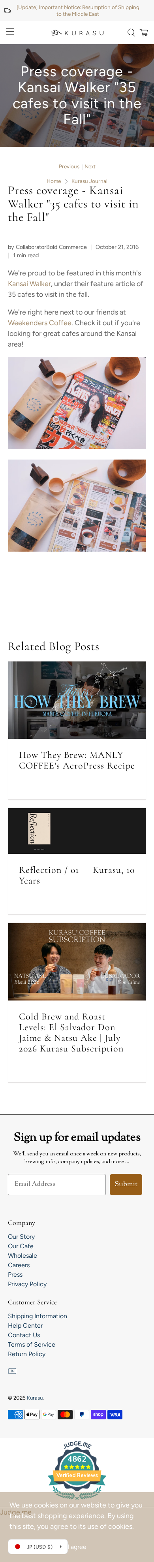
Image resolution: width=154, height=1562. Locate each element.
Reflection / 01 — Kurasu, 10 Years (77, 875)
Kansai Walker (29, 283)
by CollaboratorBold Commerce (47, 247)
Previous (69, 167)
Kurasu (35, 1397)
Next (90, 167)
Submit (126, 1185)
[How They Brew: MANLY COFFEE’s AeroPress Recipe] (77, 700)
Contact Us (24, 1335)
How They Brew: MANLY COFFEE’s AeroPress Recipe (77, 760)
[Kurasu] (77, 32)
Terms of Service (31, 1344)
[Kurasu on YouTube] (12, 1373)
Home (54, 181)
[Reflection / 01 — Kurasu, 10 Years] (77, 831)
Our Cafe (21, 1246)
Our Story (21, 1236)
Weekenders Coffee (39, 322)
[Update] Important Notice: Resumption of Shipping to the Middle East (78, 10)
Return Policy (26, 1354)
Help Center (25, 1325)
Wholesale (22, 1255)
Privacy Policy (27, 1284)
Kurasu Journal (89, 181)
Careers (19, 1265)
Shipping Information (37, 1316)
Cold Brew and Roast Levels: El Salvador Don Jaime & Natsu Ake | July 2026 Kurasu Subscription (71, 1032)
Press (15, 1274)
